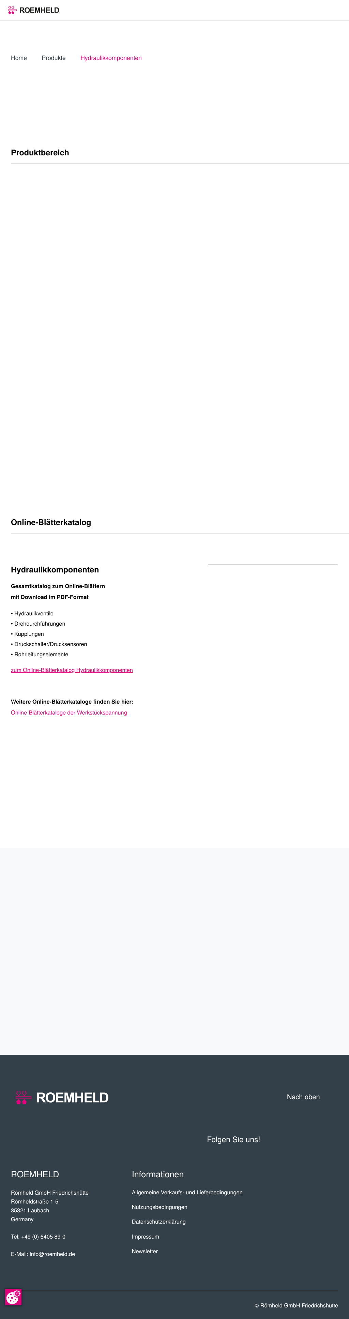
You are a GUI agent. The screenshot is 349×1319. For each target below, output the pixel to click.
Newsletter (145, 1251)
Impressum (146, 1236)
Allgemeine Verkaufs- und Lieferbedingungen (187, 1192)
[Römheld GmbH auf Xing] (315, 1139)
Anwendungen (299, 939)
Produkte (53, 57)
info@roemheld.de (52, 1253)
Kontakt (316, 989)
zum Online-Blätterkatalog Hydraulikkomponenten (72, 669)
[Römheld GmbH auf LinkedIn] (298, 1139)
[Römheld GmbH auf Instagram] (332, 1139)
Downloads (307, 1014)
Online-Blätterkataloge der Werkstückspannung (69, 712)
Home (19, 57)
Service (317, 964)
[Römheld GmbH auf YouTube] (278, 1139)
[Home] (33, 10)
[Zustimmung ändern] (13, 1297)
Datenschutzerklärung (159, 1221)
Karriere (313, 914)
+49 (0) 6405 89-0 (43, 1236)
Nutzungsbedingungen (159, 1206)
